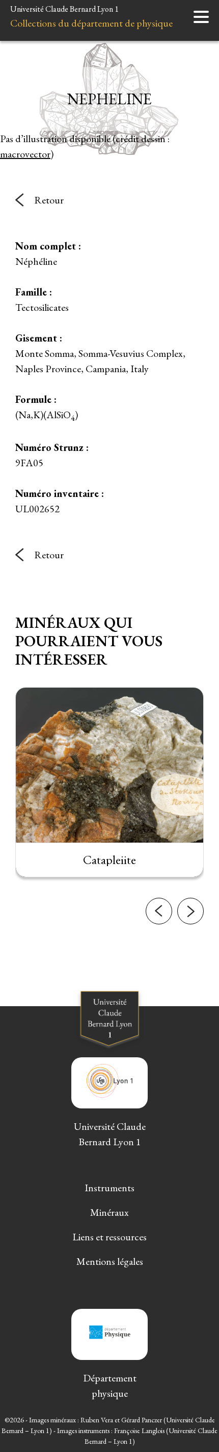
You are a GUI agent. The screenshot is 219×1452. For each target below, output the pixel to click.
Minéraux (109, 1212)
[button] (159, 911)
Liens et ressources (109, 1236)
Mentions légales (109, 1261)
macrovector (25, 154)
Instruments (109, 1187)
